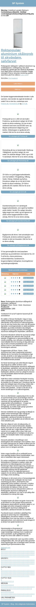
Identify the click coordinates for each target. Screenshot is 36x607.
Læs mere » (18, 83)
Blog (12, 604)
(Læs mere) (24, 75)
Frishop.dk (4, 104)
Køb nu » (18, 89)
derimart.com (5, 547)
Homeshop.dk (14, 104)
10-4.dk (24, 104)
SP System (18, 3)
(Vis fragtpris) (13, 78)
